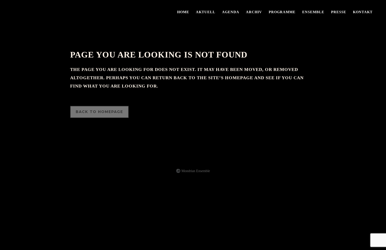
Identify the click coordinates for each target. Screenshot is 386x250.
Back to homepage (99, 112)
